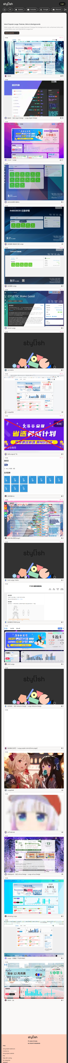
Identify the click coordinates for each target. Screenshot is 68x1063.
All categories (6, 1060)
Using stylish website (8, 1053)
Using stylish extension (9, 1049)
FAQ (4, 1055)
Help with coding (7, 1058)
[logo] (11, 3)
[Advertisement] (34, 17)
